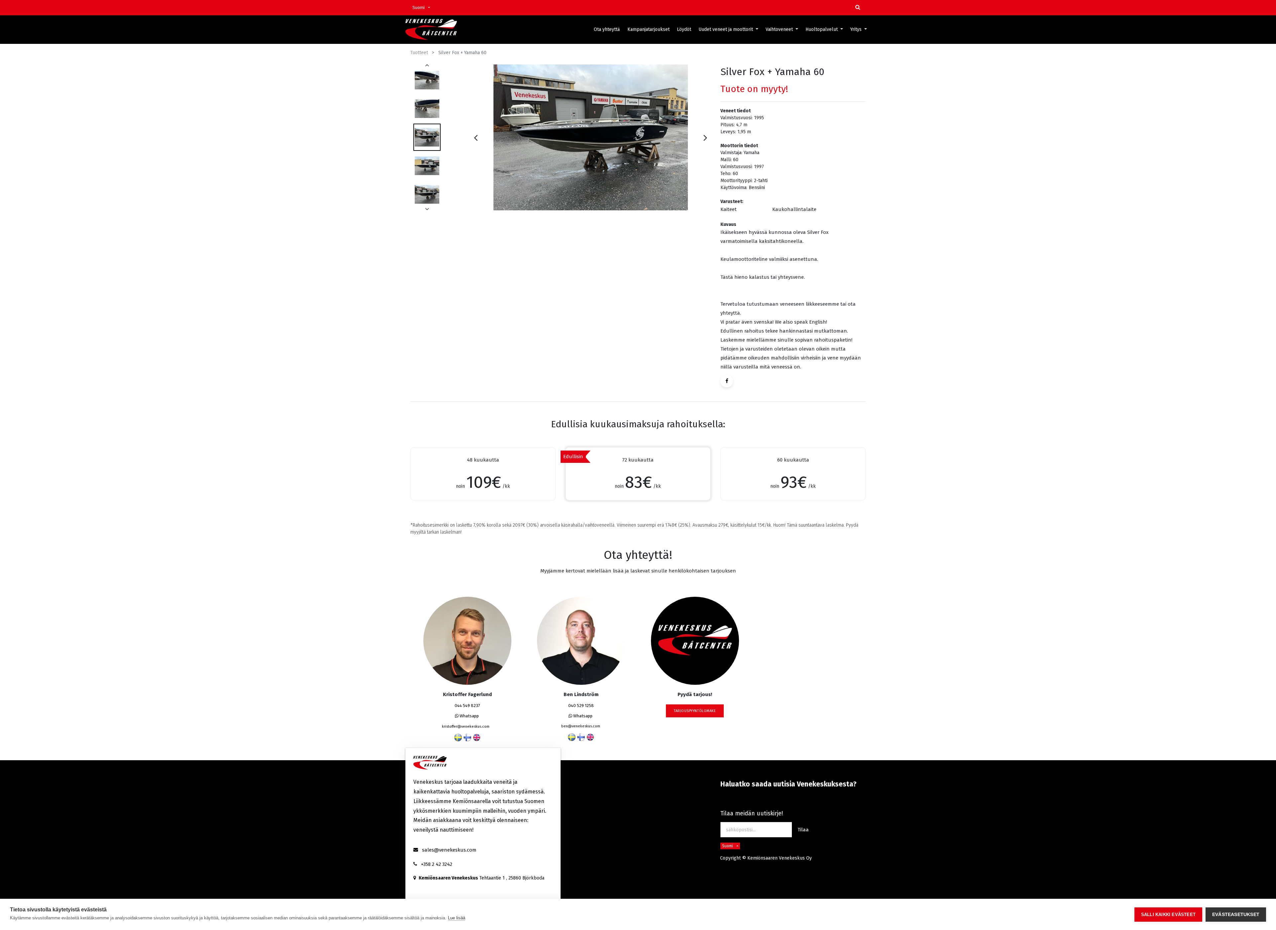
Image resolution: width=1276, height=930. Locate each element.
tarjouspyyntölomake (695, 711)
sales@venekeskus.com (449, 850)
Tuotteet (419, 52)
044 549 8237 (467, 705)
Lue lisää (456, 917)
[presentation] (476, 137)
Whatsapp (469, 715)
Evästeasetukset (1235, 914)
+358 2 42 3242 (436, 864)
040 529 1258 (581, 705)
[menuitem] (606, 29)
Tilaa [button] (803, 830)
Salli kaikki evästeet (1168, 914)
